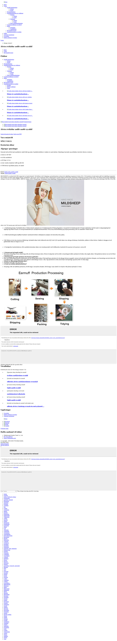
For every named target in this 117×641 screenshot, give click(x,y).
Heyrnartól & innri (11, 30)
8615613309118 (5, 445)
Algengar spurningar (9, 34)
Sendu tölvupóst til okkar (7, 134)
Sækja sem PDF (18, 134)
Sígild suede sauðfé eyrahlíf (11, 172)
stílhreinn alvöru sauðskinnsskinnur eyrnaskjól (22, 381)
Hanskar (12, 14)
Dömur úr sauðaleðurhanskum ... (18, 94)
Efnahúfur (12, 27)
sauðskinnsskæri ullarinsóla (16, 394)
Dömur (12, 9)
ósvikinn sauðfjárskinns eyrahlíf (17, 375)
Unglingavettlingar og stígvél (14, 24)
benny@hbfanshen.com (10, 438)
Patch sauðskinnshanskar (16, 23)
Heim (5, 4)
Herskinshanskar (11, 12)
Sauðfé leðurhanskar (12, 7)
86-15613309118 (8, 436)
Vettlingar (12, 19)
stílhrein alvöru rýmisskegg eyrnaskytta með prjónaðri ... (25, 406)
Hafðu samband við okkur (10, 37)
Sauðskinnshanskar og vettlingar (15, 13)
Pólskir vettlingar (11, 86)
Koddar (9, 85)
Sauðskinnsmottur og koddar (14, 32)
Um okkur (6, 36)
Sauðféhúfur (13, 29)
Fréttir (5, 33)
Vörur (5, 6)
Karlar (11, 10)
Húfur (8, 26)
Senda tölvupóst (5, 443)
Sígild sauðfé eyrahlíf (10, 173)
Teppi (8, 88)
